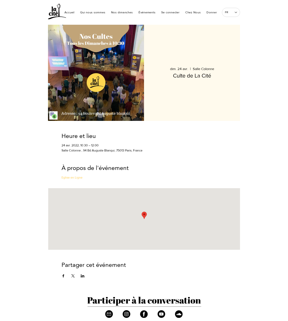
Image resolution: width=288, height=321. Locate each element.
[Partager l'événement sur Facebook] (63, 275)
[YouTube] (161, 314)
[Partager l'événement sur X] (73, 275)
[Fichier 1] (109, 314)
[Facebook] (144, 314)
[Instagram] (126, 314)
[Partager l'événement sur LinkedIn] (82, 275)
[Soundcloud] (179, 314)
